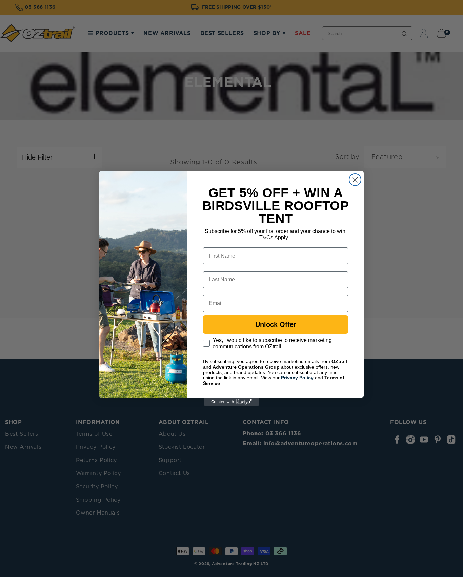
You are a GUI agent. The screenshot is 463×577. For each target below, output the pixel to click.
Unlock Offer (275, 324)
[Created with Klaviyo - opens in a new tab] (231, 402)
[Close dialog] (355, 180)
